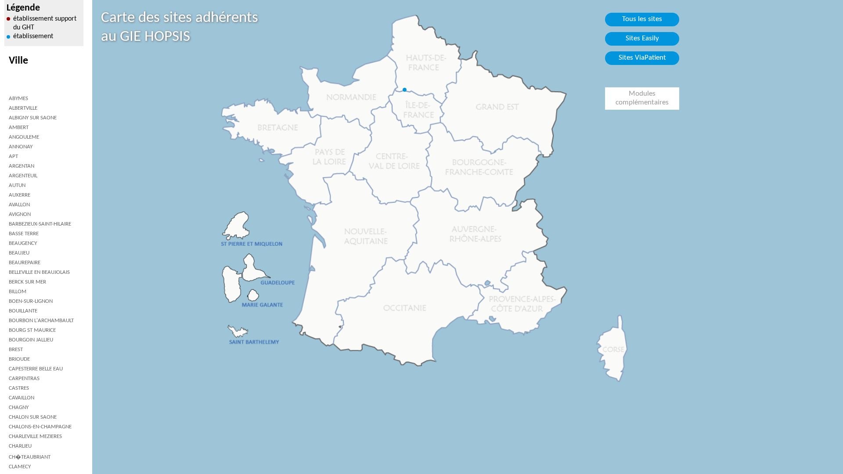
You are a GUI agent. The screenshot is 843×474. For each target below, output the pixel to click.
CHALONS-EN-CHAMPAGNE (40, 427)
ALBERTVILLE (23, 108)
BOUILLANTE (23, 311)
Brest (16, 349)
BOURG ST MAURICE (32, 330)
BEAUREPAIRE (24, 263)
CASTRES (19, 388)
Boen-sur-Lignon (31, 301)
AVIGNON (20, 214)
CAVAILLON (21, 398)
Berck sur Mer (27, 282)
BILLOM (17, 291)
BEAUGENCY (23, 243)
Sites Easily (642, 38)
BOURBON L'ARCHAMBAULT (41, 320)
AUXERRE (19, 195)
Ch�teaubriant (29, 457)
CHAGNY (19, 407)
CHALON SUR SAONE (33, 417)
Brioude (19, 359)
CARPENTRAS (24, 378)
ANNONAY (20, 147)
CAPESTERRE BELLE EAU (36, 369)
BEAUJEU (19, 253)
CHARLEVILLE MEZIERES (35, 436)
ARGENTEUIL (23, 176)
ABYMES (18, 98)
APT (13, 156)
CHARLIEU (20, 446)
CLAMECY (20, 467)
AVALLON (19, 205)
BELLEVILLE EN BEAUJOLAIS (39, 272)
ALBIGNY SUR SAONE (33, 118)
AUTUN (17, 185)
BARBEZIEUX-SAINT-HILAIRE (40, 224)
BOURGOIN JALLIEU (31, 340)
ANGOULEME (24, 137)
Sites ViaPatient (642, 57)
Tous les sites (642, 19)
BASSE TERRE (24, 234)
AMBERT (19, 127)
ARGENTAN (21, 166)
